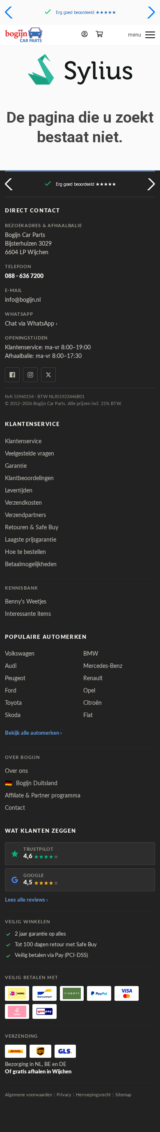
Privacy (64, 1095)
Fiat (88, 715)
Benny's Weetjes (25, 602)
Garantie (16, 466)
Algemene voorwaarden (28, 1095)
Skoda (13, 715)
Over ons (16, 771)
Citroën (92, 703)
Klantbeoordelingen (29, 478)
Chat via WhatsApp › (31, 324)
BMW (90, 654)
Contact (15, 808)
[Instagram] (30, 374)
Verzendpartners (25, 515)
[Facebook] (12, 374)
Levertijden (18, 491)
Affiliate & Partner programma (42, 796)
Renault (93, 678)
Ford (10, 691)
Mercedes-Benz (102, 666)
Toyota (13, 703)
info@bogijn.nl (23, 300)
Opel (89, 691)
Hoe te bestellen (25, 552)
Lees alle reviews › (26, 900)
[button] (9, 12)
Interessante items (28, 614)
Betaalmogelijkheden (31, 564)
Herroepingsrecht (93, 1095)
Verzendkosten (23, 503)
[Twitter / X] (48, 374)
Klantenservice (23, 441)
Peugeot (15, 678)
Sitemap (123, 1095)
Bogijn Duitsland (31, 783)
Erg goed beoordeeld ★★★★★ (86, 12)
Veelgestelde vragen (29, 454)
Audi (10, 666)
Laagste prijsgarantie (30, 540)
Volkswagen (19, 654)
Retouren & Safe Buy (31, 528)
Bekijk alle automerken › (33, 733)
